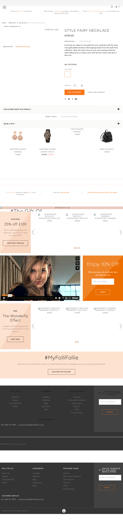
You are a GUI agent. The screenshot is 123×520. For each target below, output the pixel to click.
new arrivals (64, 192)
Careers (15, 400)
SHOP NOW (15, 339)
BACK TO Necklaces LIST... (12, 26)
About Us (15, 397)
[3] (79, 248)
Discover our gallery (61, 372)
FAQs (77, 410)
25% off (13, 192)
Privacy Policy (77, 413)
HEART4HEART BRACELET (77, 218)
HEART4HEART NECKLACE (49, 218)
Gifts (46, 410)
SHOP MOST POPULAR (15, 243)
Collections (46, 406)
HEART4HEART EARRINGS (105, 218)
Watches (46, 400)
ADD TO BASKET (74, 92)
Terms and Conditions (77, 400)
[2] (77, 248)
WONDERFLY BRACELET (49, 310)
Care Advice (77, 403)
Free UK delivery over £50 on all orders (102, 192)
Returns (77, 406)
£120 (29, 192)
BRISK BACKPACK (107, 149)
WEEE (15, 406)
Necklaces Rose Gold (23, 46)
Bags (46, 403)
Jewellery (46, 397)
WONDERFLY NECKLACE (77, 310)
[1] (75, 248)
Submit (103, 292)
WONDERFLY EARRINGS (105, 310)
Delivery (77, 397)
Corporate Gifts (15, 403)
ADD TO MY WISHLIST (96, 92)
